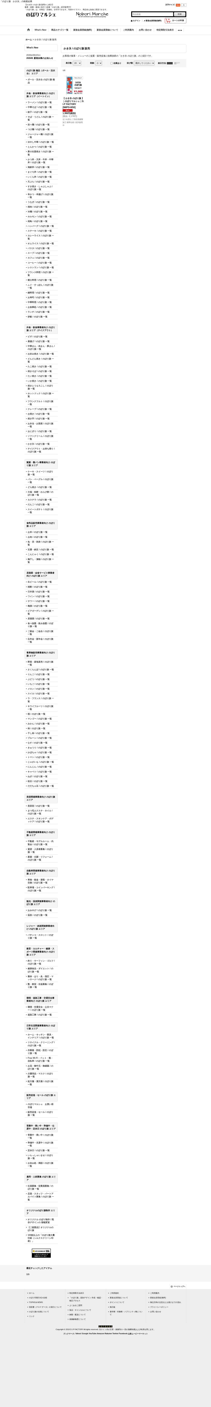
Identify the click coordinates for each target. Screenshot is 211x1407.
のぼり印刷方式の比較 (38, 1298)
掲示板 (112, 1307)
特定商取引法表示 (76, 1293)
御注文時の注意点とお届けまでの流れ (165, 1302)
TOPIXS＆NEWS (36, 1302)
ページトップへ (179, 1286)
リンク (31, 1316)
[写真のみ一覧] (170, 63)
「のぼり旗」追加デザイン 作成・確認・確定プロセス (86, 1299)
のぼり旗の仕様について (39, 1312)
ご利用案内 (154, 1293)
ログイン (136, 21)
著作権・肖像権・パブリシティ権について (126, 1313)
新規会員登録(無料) (154, 21)
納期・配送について (77, 1315)
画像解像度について (77, 1319)
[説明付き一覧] (177, 63)
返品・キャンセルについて (80, 1310)
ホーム (31, 1293)
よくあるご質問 (75, 1305)
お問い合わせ (155, 1312)
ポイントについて (117, 1302)
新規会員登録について (119, 1298)
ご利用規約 (114, 1293)
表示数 (69, 63)
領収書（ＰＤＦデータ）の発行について (45, 1307)
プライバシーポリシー (159, 1307)
